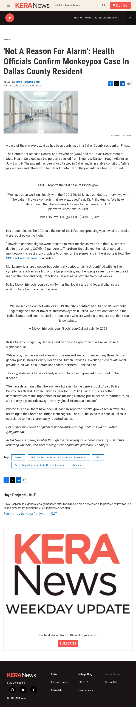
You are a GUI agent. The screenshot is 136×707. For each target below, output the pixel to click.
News (7, 39)
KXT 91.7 (83, 682)
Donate (121, 5)
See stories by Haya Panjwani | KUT (30, 513)
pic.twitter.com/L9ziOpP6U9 (68, 209)
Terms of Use (112, 674)
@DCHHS (57, 306)
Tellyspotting (85, 674)
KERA (54, 674)
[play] (10, 18)
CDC (98, 457)
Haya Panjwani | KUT (28, 82)
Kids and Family (59, 682)
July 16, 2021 (91, 217)
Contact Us (111, 682)
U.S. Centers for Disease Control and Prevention (58, 457)
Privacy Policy (85, 690)
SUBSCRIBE (68, 643)
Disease (77, 465)
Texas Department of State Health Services (39, 465)
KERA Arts (56, 690)
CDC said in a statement (23, 258)
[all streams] (131, 18)
